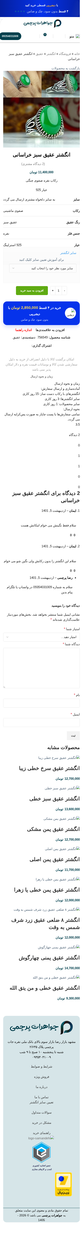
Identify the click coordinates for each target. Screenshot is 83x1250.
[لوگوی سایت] (42, 23)
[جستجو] (33, 36)
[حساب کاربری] (59, 36)
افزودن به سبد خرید (32, 290)
